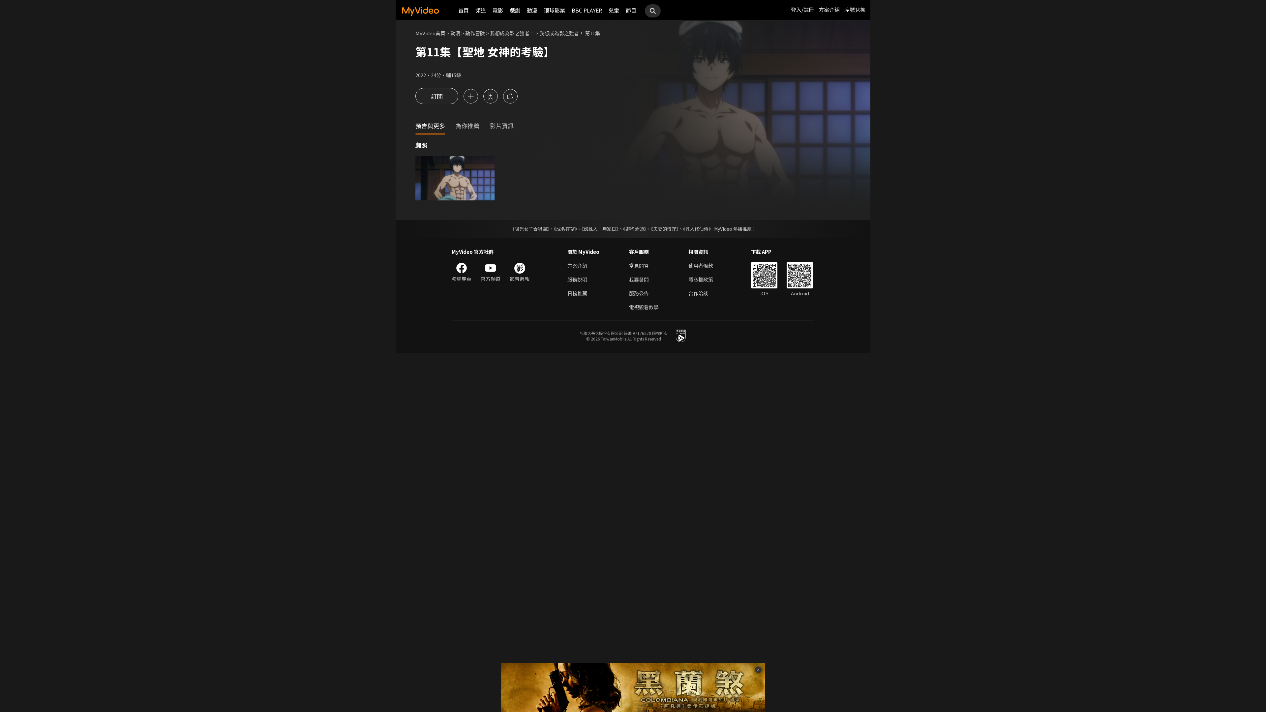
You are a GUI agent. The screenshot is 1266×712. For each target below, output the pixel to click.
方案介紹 (829, 10)
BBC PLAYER (587, 10)
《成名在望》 (565, 228)
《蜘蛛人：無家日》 (600, 228)
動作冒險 (475, 33)
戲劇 (515, 10)
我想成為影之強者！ (512, 33)
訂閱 (437, 96)
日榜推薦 (577, 293)
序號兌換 (854, 10)
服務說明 (577, 279)
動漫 (532, 10)
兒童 (614, 10)
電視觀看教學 (644, 307)
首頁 (463, 10)
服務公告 (639, 293)
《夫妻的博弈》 (664, 228)
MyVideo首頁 (430, 33)
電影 (498, 10)
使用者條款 (700, 265)
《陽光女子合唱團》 (529, 228)
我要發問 (639, 279)
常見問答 (639, 265)
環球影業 (554, 10)
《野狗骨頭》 (634, 228)
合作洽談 (698, 293)
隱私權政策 (700, 279)
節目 (631, 10)
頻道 (480, 10)
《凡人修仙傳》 (698, 228)
